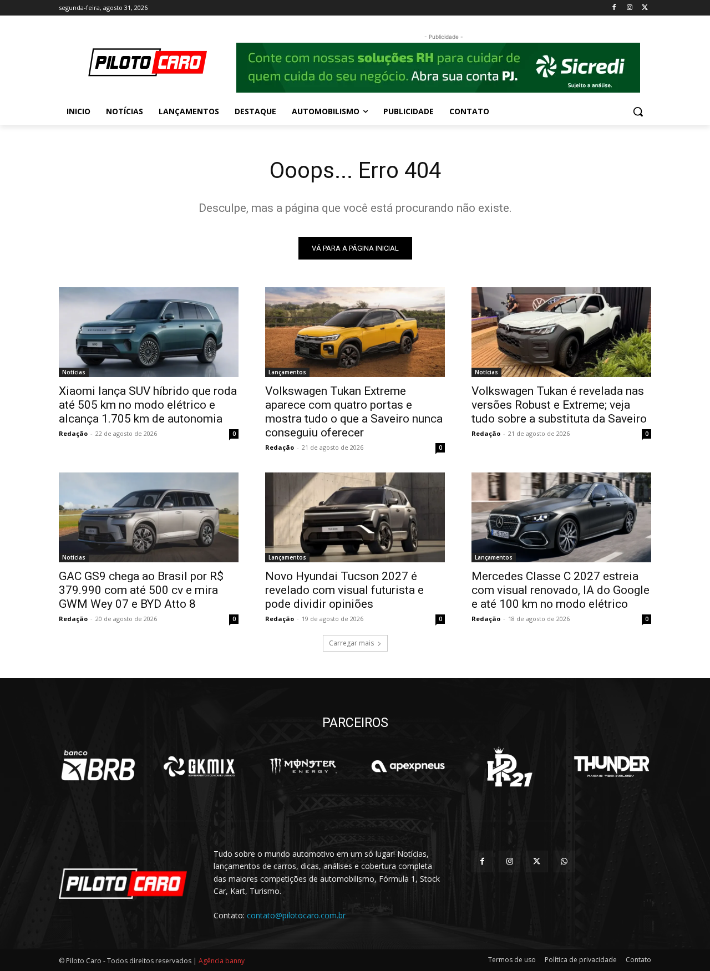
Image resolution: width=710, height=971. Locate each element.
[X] (644, 8)
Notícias (73, 372)
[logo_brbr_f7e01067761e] (98, 766)
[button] (638, 111)
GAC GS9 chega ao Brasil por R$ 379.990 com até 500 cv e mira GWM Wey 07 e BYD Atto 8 (141, 590)
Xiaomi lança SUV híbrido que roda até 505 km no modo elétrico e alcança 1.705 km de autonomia (148, 404)
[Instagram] (629, 8)
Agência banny (222, 960)
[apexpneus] (408, 766)
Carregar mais (351, 643)
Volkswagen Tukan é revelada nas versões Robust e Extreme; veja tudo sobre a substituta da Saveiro (559, 404)
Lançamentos (287, 372)
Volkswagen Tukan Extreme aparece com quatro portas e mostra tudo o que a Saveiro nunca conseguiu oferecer (354, 411)
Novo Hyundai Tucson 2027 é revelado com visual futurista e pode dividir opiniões (344, 590)
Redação (73, 433)
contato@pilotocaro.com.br (296, 915)
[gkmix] (200, 766)
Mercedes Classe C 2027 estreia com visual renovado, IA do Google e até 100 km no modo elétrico (560, 590)
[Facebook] (614, 8)
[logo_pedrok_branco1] (509, 766)
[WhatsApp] (564, 861)
